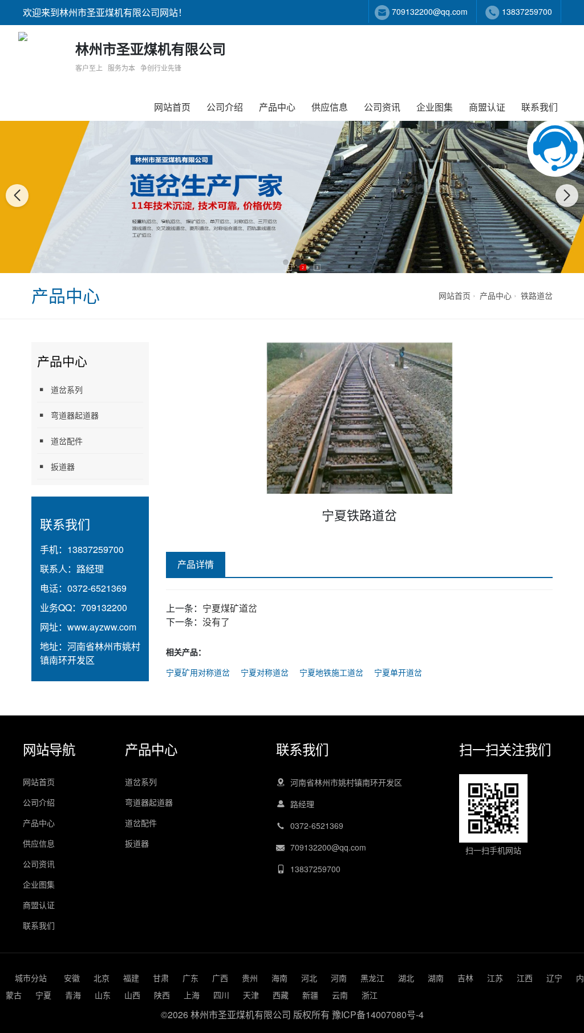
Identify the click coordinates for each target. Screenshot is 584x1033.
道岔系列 (67, 389)
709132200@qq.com (430, 11)
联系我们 (539, 106)
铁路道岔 (537, 295)
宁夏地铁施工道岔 (331, 672)
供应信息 (329, 106)
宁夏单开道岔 (398, 672)
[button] (286, 262)
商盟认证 (487, 106)
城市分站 (31, 977)
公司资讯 (382, 106)
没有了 (216, 621)
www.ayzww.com (101, 626)
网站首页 (172, 106)
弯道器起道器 (75, 415)
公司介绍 (224, 106)
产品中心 (277, 106)
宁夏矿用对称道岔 (198, 672)
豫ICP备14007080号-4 (378, 1014)
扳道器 (63, 466)
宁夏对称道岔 (265, 672)
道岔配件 (67, 440)
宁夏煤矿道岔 (229, 608)
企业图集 (434, 106)
